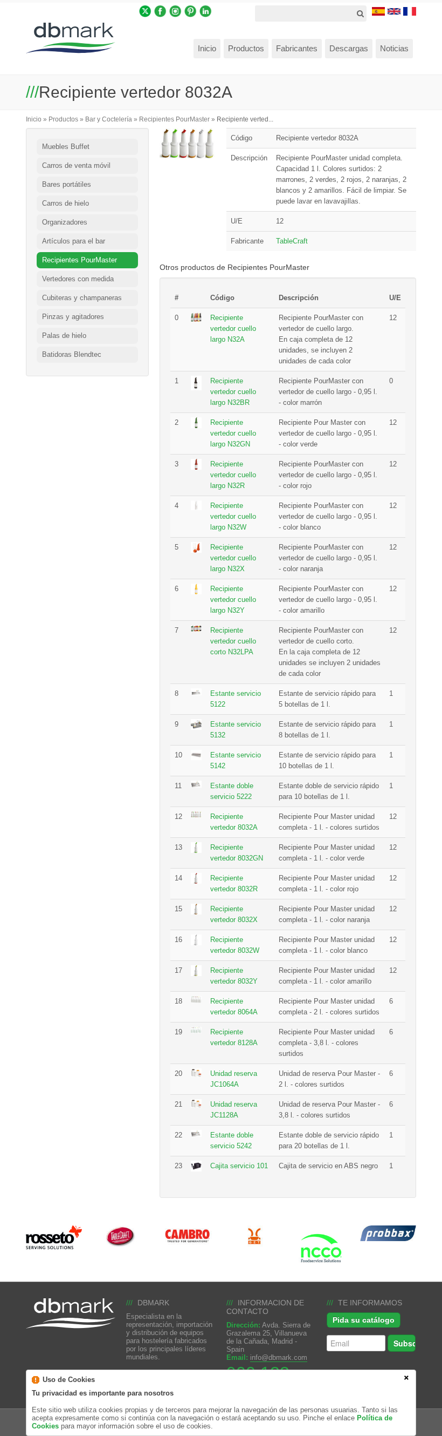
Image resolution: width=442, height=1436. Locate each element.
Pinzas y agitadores (73, 317)
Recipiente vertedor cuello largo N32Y (233, 599)
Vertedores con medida (78, 279)
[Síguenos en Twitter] (145, 10)
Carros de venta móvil (76, 165)
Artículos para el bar (73, 241)
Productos (63, 119)
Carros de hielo (65, 203)
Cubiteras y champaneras (82, 298)
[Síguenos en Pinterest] (190, 10)
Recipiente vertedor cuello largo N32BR (233, 392)
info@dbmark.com (278, 1357)
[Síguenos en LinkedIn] (205, 10)
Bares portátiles (66, 184)
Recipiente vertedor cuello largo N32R (233, 475)
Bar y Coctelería (108, 119)
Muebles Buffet (65, 147)
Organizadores (64, 222)
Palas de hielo (64, 335)
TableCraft (292, 241)
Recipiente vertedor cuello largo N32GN (233, 433)
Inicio (34, 119)
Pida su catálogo (364, 1320)
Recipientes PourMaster (174, 119)
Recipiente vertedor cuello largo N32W (233, 516)
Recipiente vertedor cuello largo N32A (233, 328)
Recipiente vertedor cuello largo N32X (233, 558)
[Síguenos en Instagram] (175, 10)
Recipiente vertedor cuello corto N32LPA (233, 641)
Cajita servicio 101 (239, 1166)
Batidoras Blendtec (71, 354)
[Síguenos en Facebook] (160, 10)
